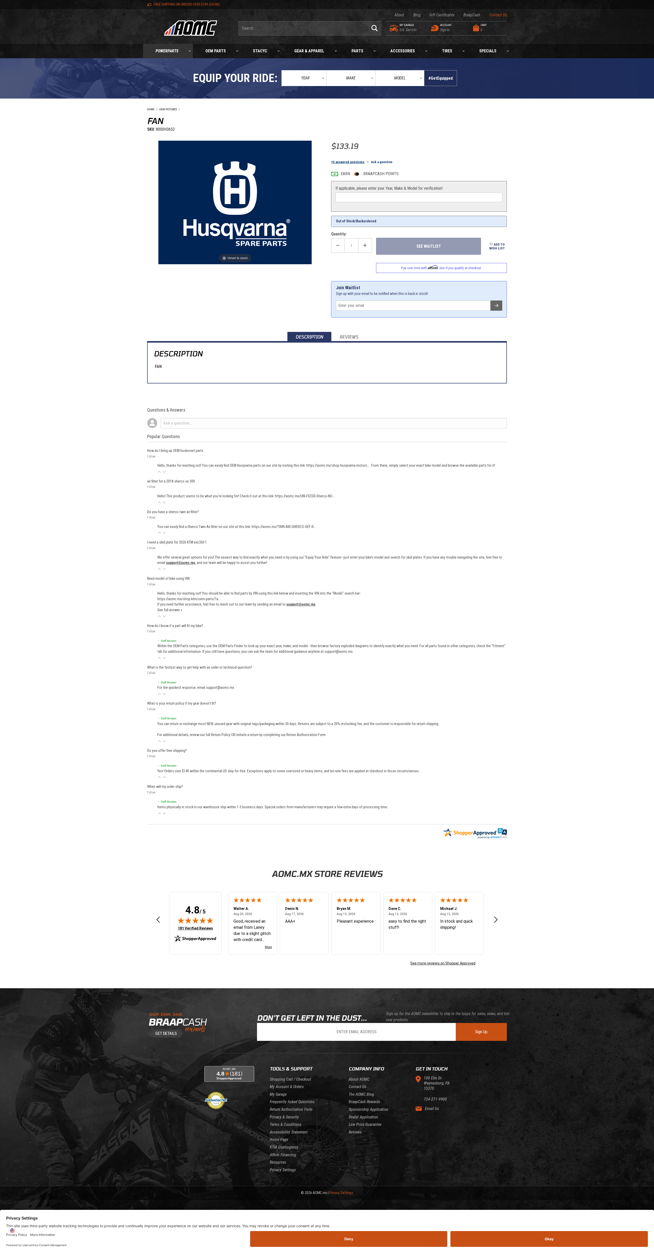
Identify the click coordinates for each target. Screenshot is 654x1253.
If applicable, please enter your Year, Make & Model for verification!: (389, 188)
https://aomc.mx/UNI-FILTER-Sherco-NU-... (305, 496)
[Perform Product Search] (374, 28)
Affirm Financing (283, 1154)
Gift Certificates (441, 15)
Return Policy (220, 735)
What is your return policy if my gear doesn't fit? (181, 703)
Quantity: (339, 234)
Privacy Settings (283, 1169)
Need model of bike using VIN (168, 578)
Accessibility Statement (289, 1132)
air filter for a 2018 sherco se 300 (171, 481)
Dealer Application (363, 1117)
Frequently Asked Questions (292, 1101)
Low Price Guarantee (365, 1124)
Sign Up (481, 1031)
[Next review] (495, 920)
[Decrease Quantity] (338, 245)
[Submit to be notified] (496, 305)
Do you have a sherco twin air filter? (173, 512)
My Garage (278, 1094)
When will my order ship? (165, 787)
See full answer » (169, 610)
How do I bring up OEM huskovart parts (175, 451)
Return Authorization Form (306, 735)
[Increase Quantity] (365, 245)
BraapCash (471, 15)
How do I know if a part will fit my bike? (175, 626)
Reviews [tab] (349, 336)
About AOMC (359, 1079)
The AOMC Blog (361, 1094)
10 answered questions (348, 162)
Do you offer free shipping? (167, 751)
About (399, 15)
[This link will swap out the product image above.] (235, 202)
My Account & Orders (287, 1086)
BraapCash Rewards (364, 1101)
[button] (159, 472)
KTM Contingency (284, 1147)
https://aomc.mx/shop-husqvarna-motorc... (338, 465)
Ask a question (381, 162)
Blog (416, 15)
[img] (195, 920)
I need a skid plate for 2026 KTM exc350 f (176, 542)
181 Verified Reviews (195, 928)
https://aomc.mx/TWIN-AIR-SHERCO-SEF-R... (284, 527)
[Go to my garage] (394, 28)
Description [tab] (309, 336)
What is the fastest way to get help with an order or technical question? (199, 667)
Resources (278, 1162)
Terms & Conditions (285, 1124)
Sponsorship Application (368, 1109)
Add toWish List (497, 246)
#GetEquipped (440, 78)
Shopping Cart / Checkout (290, 1079)
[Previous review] (158, 920)
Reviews (355, 1132)
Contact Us (498, 15)
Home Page (279, 1139)
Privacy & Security (284, 1117)
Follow (151, 456)
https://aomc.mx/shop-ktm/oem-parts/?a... (188, 599)
